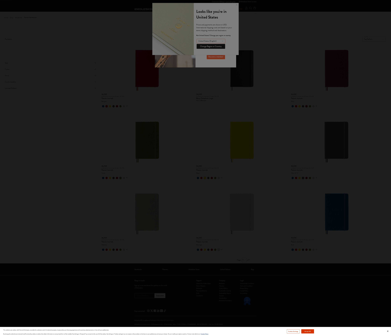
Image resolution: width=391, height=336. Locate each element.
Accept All (308, 331)
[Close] (388, 331)
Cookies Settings (293, 331)
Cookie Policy (204, 334)
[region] (195, 331)
